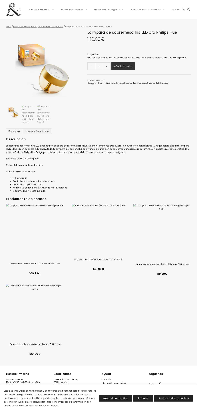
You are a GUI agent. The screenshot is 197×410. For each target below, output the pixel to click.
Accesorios (154, 9)
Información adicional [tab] (37, 131)
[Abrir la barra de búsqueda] (188, 9)
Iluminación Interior (39, 9)
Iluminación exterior (72, 9)
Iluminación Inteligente (107, 9)
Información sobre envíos (114, 383)
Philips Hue (93, 54)
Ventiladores (138, 9)
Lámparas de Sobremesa (157, 83)
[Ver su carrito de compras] (183, 9)
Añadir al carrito (123, 66)
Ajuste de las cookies (115, 398)
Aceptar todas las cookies (174, 398)
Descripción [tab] (14, 131)
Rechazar (143, 398)
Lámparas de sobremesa (50, 26)
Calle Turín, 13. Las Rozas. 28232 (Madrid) (65, 380)
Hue (100, 83)
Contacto (106, 379)
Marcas (176, 9)
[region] (98, 397)
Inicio (8, 26)
